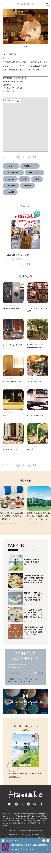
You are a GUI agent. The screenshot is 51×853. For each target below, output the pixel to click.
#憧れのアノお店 (34, 172)
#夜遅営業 (27, 186)
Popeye (7, 837)
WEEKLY (24, 550)
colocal (26, 837)
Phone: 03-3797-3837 (14, 81)
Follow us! (25, 709)
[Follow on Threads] (41, 804)
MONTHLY (35, 550)
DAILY (13, 550)
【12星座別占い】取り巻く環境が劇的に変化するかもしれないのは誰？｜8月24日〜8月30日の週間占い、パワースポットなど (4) (29, 845)
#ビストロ (10, 179)
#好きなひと (11, 186)
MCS (44, 837)
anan (6, 835)
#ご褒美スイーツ (30, 166)
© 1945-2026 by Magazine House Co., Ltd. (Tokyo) (25, 830)
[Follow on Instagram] (10, 804)
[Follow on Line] (35, 804)
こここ (40, 837)
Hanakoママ (33, 837)
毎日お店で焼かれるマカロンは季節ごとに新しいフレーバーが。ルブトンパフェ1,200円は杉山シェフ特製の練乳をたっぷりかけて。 (25, 66)
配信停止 (40, 673)
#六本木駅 (10, 192)
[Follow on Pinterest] (29, 804)
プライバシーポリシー (32, 679)
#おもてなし (11, 166)
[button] (24, 47)
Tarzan (21, 837)
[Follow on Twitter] (22, 804)
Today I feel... (12, 841)
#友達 (24, 179)
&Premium (14, 837)
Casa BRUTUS (20, 835)
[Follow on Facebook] (16, 804)
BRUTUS (12, 835)
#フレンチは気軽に (13, 172)
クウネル (43, 835)
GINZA (37, 835)
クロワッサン (30, 835)
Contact (5, 825)
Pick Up (25, 480)
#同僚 (37, 179)
